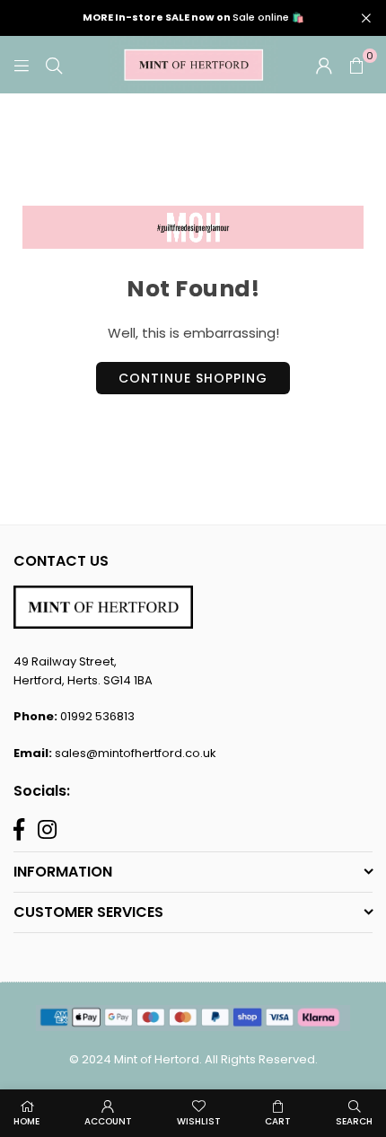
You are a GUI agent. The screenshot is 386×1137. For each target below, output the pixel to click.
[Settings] (324, 64)
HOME (26, 1121)
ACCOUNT (108, 1121)
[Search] (54, 64)
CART (278, 1121)
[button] (356, 64)
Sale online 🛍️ (193, 17)
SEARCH (354, 1121)
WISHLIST (199, 1121)
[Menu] (21, 64)
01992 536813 (97, 716)
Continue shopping (193, 378)
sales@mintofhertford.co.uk (135, 753)
